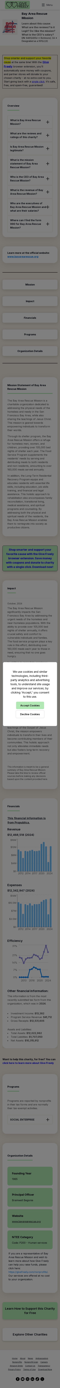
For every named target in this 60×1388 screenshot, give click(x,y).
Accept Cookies (30, 705)
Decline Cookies (30, 714)
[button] (30, 694)
